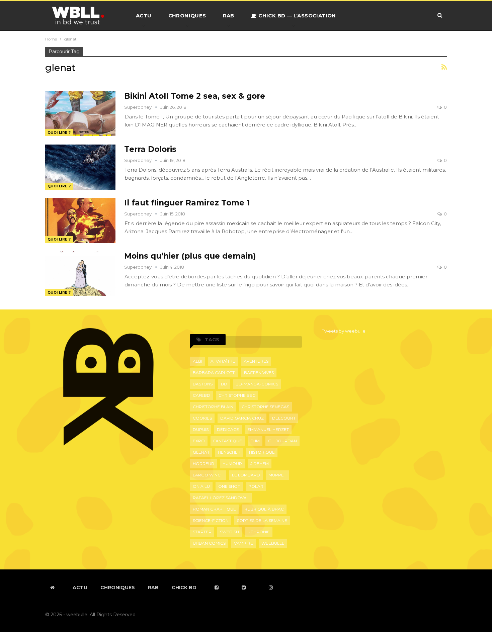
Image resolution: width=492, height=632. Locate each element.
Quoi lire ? (59, 132)
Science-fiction (211, 520)
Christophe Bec (237, 395)
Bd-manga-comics (257, 383)
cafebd (201, 395)
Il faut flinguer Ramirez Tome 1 (187, 202)
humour (232, 463)
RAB (228, 15)
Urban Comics (209, 543)
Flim (255, 440)
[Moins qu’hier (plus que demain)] (80, 273)
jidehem (259, 463)
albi (197, 361)
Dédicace (228, 429)
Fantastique (227, 440)
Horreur (203, 463)
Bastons (203, 383)
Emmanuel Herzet (268, 429)
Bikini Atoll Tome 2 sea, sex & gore (194, 96)
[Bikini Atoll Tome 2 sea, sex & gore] (80, 113)
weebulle (272, 543)
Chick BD (184, 587)
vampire (243, 543)
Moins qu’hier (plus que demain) (190, 256)
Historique (262, 452)
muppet (277, 474)
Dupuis (201, 429)
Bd (224, 383)
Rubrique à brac (264, 509)
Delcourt (284, 418)
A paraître (223, 361)
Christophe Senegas (265, 406)
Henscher (229, 452)
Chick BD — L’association (297, 15)
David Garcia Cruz (242, 418)
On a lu (201, 486)
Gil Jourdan (282, 440)
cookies (202, 418)
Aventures (256, 361)
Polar (255, 486)
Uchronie (258, 531)
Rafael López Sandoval (221, 497)
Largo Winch (208, 474)
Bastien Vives (259, 372)
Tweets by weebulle (343, 331)
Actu (144, 15)
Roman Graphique (214, 509)
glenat (201, 452)
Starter (202, 531)
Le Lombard (246, 474)
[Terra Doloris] (80, 167)
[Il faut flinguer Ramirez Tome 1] (80, 220)
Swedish (229, 531)
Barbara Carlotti (214, 372)
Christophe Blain (213, 406)
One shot (229, 486)
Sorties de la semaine (262, 520)
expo (199, 440)
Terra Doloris (150, 149)
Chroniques (187, 15)
